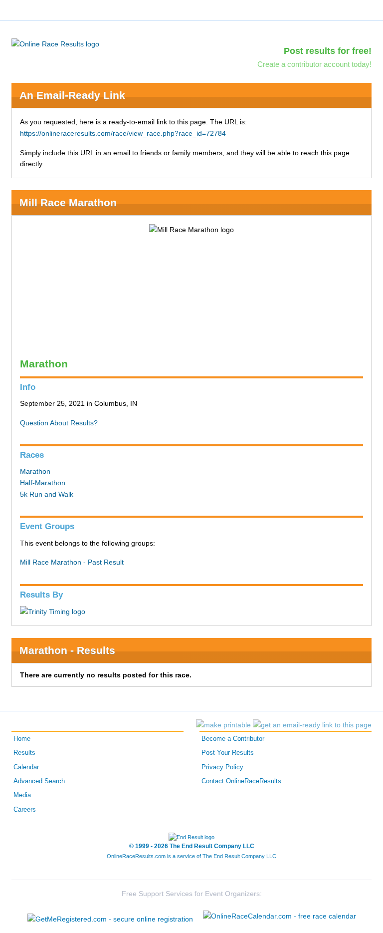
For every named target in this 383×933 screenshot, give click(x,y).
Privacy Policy (222, 767)
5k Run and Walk (46, 494)
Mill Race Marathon (68, 202)
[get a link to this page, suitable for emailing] (312, 725)
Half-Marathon (42, 483)
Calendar (26, 767)
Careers (24, 809)
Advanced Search (39, 781)
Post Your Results (227, 752)
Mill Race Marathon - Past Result (72, 562)
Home (21, 738)
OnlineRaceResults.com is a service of (191, 856)
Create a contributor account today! (314, 64)
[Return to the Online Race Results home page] (55, 43)
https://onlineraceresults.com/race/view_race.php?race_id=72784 (123, 133)
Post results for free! (328, 51)
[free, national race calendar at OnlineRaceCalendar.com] (279, 916)
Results (24, 752)
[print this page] (223, 725)
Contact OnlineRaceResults (241, 781)
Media (22, 795)
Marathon (35, 471)
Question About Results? (59, 423)
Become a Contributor (232, 738)
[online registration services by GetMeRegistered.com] (110, 916)
